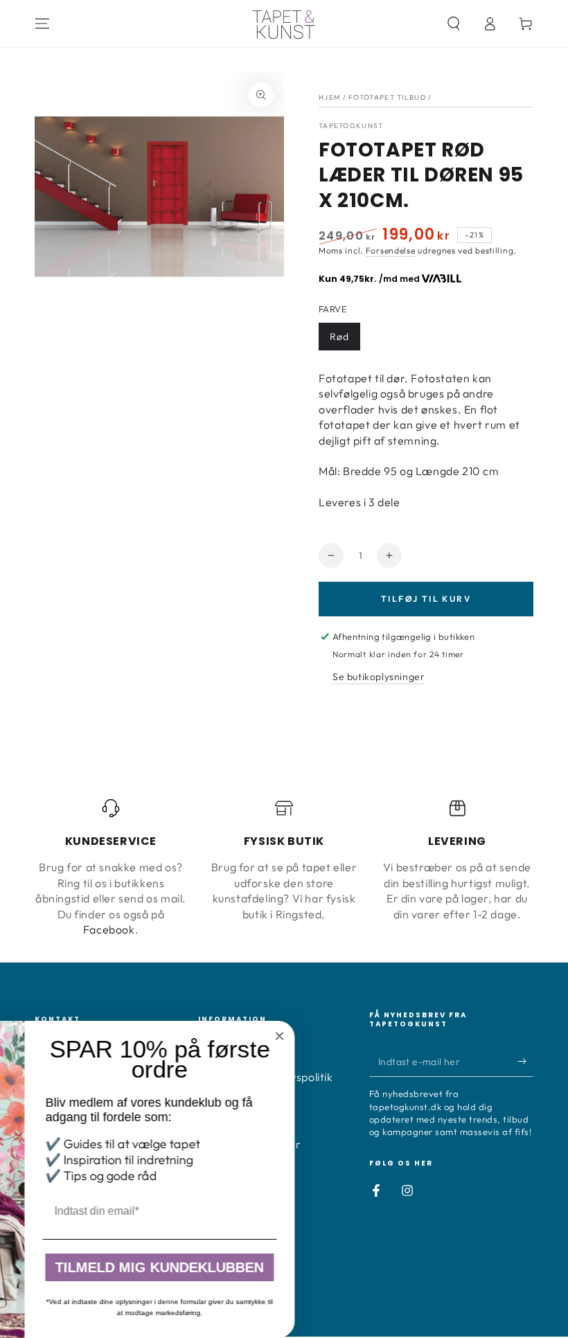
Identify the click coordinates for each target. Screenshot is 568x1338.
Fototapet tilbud (387, 97)
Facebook (109, 929)
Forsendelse (391, 250)
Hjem (329, 97)
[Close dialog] (493, 1036)
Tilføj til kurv (426, 599)
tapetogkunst (351, 125)
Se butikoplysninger (378, 676)
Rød (339, 336)
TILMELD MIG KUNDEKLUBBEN (373, 1267)
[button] (454, 23)
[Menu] (42, 23)
